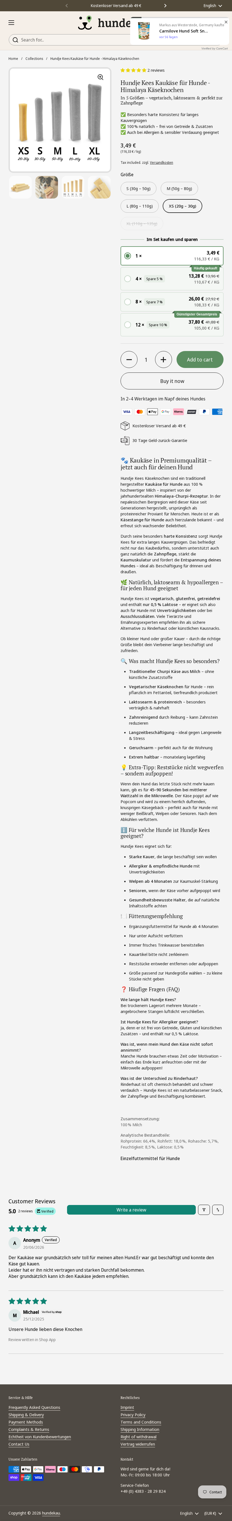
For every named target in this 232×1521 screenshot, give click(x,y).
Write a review (131, 1210)
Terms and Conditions (141, 1422)
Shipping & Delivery (26, 1414)
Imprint (127, 1407)
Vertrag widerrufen (138, 1444)
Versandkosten (161, 162)
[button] (218, 22)
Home (13, 58)
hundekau (51, 1513)
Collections (34, 58)
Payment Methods (25, 1422)
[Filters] (204, 1210)
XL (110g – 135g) (141, 223)
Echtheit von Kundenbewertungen (39, 1436)
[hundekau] (114, 23)
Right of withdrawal (138, 1436)
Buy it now (172, 381)
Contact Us (18, 1444)
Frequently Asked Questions (34, 1407)
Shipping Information (140, 1429)
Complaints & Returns (28, 1429)
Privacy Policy (133, 1414)
